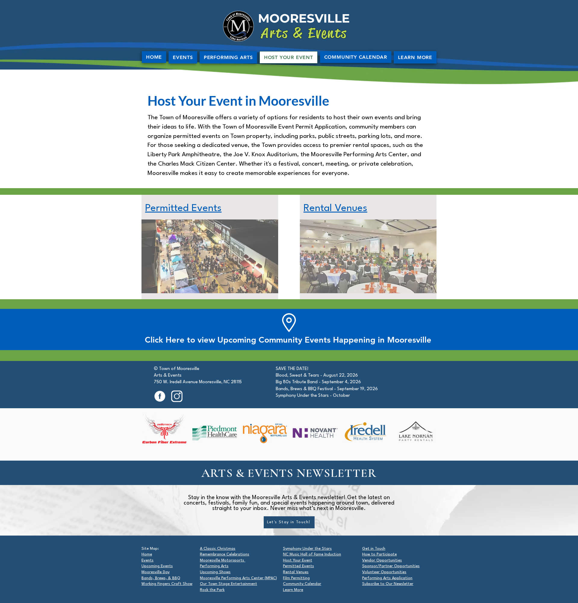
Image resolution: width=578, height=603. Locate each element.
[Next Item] (426, 433)
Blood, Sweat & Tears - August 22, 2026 (317, 375)
